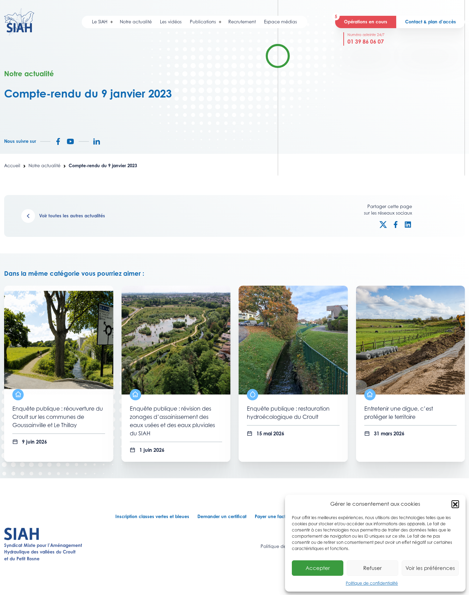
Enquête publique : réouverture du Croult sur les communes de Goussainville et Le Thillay (57, 416)
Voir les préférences (430, 568)
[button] (455, 504)
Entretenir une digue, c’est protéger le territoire (398, 412)
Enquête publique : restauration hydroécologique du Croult (288, 412)
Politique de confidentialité (372, 583)
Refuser (372, 568)
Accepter (318, 568)
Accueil (12, 165)
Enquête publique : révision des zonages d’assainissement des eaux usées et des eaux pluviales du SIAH (172, 421)
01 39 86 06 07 (365, 41)
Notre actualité (44, 165)
